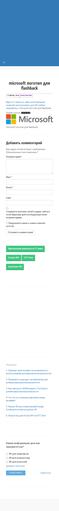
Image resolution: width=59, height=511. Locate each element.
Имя (9, 177)
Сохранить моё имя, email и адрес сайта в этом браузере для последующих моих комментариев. (28, 214)
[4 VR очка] (27, 113)
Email (9, 187)
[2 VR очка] (24, 113)
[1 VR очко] (22, 113)
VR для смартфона (18, 454)
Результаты (45, 473)
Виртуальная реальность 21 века (25, 248)
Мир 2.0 (10, 102)
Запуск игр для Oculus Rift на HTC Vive (27, 415)
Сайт (8, 198)
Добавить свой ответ (15, 466)
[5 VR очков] (29, 113)
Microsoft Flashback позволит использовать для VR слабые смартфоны (25, 105)
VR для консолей (17, 462)
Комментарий (14, 157)
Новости (20, 102)
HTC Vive (28, 257)
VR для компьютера (19, 458)
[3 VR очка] (26, 113)
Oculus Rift (13, 257)
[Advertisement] (29, 29)
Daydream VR (15, 266)
